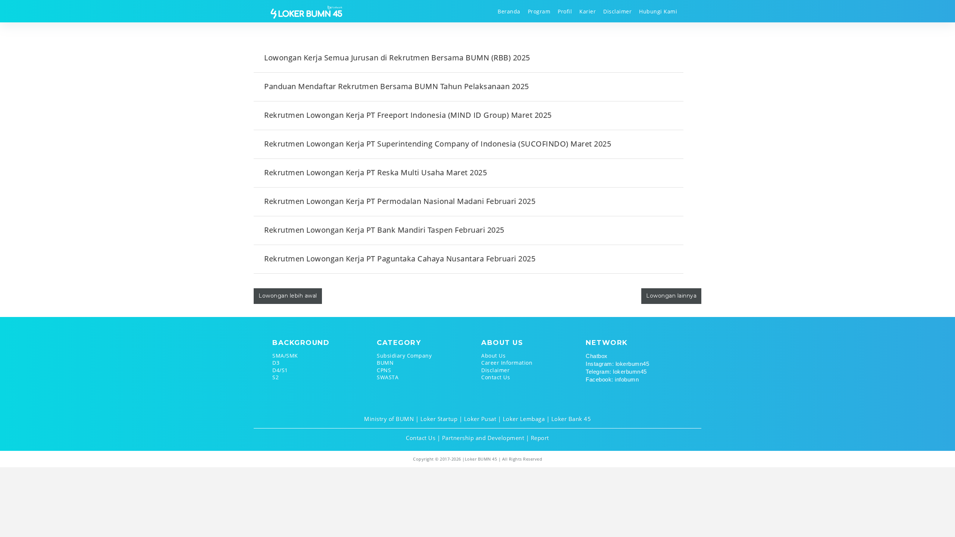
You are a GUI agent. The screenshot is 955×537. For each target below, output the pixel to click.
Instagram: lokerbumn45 (617, 364)
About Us (493, 355)
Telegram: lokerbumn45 (616, 371)
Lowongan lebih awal (288, 295)
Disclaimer (617, 11)
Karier (587, 11)
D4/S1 (280, 370)
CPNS (384, 370)
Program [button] (539, 11)
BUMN (385, 362)
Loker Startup (439, 419)
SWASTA (387, 377)
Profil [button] (565, 11)
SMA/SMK (285, 355)
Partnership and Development (483, 438)
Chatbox (597, 356)
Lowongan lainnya (671, 295)
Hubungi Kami (658, 11)
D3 (275, 362)
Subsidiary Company (404, 355)
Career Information (506, 362)
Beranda (509, 11)
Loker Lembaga (524, 419)
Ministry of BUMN (389, 419)
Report (540, 438)
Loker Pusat (480, 419)
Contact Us (495, 377)
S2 (275, 377)
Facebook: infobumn (612, 379)
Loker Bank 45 (571, 419)
